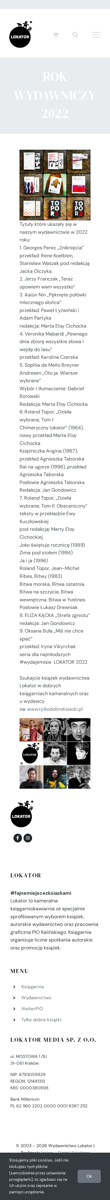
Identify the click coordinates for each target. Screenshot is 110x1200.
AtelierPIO (32, 1009)
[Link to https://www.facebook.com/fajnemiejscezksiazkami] (17, 838)
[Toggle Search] (75, 34)
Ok (89, 1176)
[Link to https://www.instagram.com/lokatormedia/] (28, 838)
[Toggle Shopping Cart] (56, 34)
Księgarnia (32, 987)
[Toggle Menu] (96, 35)
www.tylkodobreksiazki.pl (55, 709)
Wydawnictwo (36, 998)
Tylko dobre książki (41, 1020)
